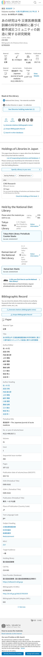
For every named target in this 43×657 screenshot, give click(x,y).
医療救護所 (7, 533)
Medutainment (8, 536)
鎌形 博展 (6, 398)
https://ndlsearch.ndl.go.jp (13, 582)
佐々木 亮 (6, 385)
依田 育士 (6, 411)
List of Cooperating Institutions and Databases (22, 158)
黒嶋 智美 (6, 404)
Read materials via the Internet (12, 634)
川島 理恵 (6, 401)
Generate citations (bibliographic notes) (19, 125)
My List (6, 121)
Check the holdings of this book (26, 196)
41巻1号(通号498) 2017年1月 (26, 11)
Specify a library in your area (21, 169)
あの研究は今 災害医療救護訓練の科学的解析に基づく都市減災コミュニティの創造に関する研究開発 (21, 338)
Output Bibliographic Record (15, 129)
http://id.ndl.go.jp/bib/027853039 (15, 593)
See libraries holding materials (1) (21, 109)
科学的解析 (7, 530)
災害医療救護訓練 (9, 527)
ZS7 (4, 545)
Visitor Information (34, 225)
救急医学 (9, 8)
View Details (36, 74)
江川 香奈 (6, 407)
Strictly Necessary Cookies (13, 654)
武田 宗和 (6, 388)
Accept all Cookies (33, 654)
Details (23, 648)
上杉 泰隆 (6, 395)
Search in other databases (14, 133)
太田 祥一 (6, 414)
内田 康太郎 (7, 392)
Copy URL (12, 121)
